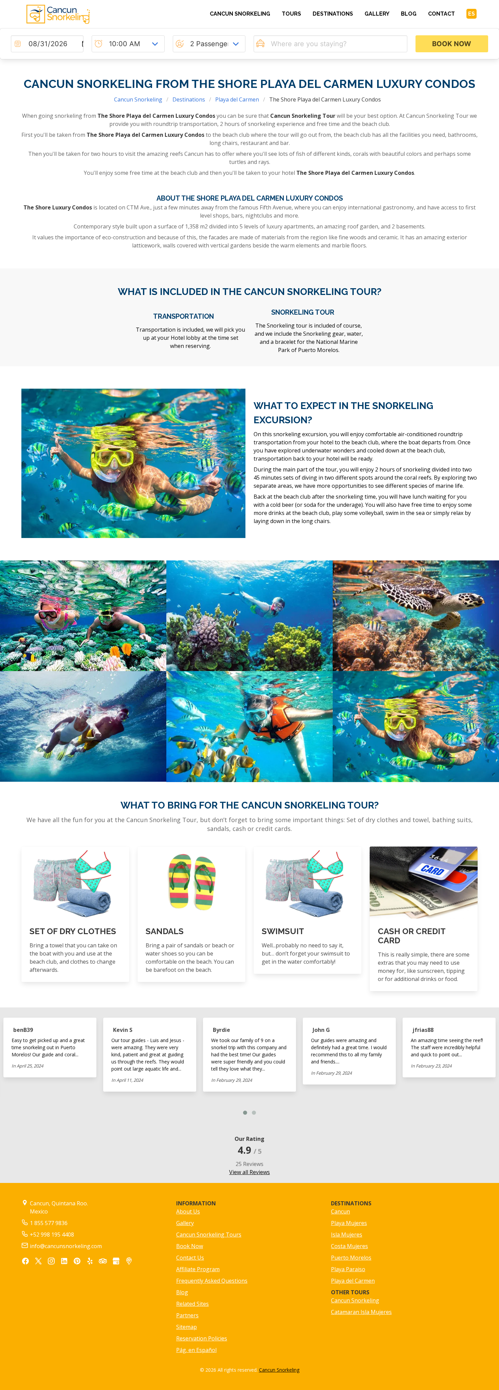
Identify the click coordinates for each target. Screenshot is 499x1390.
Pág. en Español (196, 1350)
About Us (188, 1211)
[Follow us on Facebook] (25, 1262)
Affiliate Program (198, 1269)
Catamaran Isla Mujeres (361, 1312)
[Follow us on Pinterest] (77, 1262)
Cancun (340, 1211)
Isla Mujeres (346, 1234)
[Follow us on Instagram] (51, 1262)
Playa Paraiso (348, 1269)
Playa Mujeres (349, 1223)
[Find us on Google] (116, 1262)
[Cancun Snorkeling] (75, 14)
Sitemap (186, 1327)
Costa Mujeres (349, 1246)
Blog (182, 1292)
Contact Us (190, 1257)
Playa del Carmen (237, 99)
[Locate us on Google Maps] (129, 1262)
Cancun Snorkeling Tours (208, 1234)
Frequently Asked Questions (211, 1280)
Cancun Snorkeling (138, 99)
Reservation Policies (201, 1338)
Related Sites (192, 1304)
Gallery (185, 1223)
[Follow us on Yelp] (90, 1262)
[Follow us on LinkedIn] (64, 1262)
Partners (187, 1315)
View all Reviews (249, 1172)
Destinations (188, 99)
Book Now (189, 1246)
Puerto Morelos (351, 1257)
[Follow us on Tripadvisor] (103, 1261)
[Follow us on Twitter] (38, 1262)
